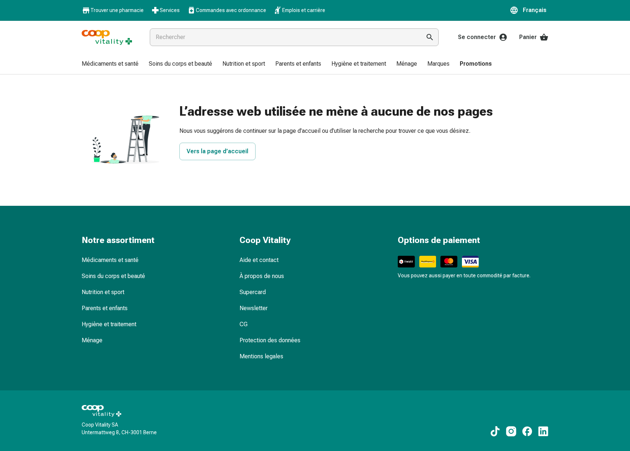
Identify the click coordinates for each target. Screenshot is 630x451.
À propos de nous (262, 276)
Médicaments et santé (110, 260)
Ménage (92, 340)
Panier (528, 37)
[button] (529, 10)
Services (170, 10)
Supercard (253, 292)
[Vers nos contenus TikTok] (495, 431)
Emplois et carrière (303, 10)
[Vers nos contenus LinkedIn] (543, 431)
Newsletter (254, 308)
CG (244, 324)
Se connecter (477, 37)
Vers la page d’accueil (217, 151)
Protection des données (270, 340)
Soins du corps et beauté (113, 276)
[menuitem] (110, 64)
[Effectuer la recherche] (430, 37)
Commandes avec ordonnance (231, 10)
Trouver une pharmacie (117, 10)
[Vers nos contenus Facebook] (527, 431)
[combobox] (284, 37)
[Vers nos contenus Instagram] (511, 431)
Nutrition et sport (103, 292)
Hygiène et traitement (109, 324)
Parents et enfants (105, 308)
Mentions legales (261, 356)
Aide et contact (259, 260)
